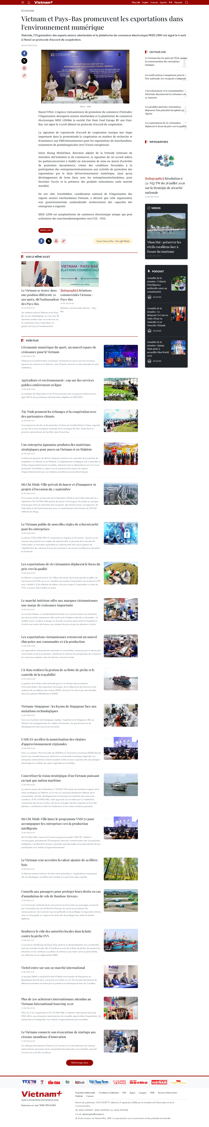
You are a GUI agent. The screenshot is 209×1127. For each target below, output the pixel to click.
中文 (170, 2)
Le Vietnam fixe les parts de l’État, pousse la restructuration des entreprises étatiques (166, 61)
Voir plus (32, 340)
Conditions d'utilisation (109, 1092)
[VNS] (98, 1082)
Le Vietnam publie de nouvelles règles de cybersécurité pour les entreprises (59, 526)
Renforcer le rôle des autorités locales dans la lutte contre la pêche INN (56, 933)
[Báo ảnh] (159, 1082)
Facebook (24, 53)
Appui (132, 1092)
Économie (27, 10)
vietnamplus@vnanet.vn (93, 1114)
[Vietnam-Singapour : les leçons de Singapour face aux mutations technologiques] (121, 715)
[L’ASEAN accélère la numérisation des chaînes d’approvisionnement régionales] (121, 748)
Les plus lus (158, 52)
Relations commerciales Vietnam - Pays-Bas (76, 294)
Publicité (79, 1096)
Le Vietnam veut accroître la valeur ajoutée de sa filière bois (59, 862)
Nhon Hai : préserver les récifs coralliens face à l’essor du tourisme (164, 247)
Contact (90, 1096)
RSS (124, 1092)
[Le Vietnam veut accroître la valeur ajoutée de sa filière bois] (121, 869)
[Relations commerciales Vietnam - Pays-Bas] (79, 274)
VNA (152, 1092)
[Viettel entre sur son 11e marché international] (121, 976)
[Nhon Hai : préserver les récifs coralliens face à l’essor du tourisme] (166, 226)
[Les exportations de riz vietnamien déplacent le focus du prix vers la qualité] (121, 573)
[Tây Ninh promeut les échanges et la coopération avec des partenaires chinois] (121, 420)
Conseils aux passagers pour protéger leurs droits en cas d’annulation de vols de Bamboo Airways (61, 893)
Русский (178, 2)
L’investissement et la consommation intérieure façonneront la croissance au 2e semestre (165, 94)
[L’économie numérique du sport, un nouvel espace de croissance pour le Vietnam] (121, 356)
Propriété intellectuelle (85, 1092)
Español (163, 2)
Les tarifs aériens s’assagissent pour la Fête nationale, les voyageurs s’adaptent (165, 77)
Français (154, 2)
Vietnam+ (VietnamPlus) (44, 2)
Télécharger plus (79, 1062)
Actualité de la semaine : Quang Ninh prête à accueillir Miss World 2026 (158, 348)
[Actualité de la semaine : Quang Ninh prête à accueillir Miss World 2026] (178, 347)
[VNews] (42, 1082)
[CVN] (119, 1082)
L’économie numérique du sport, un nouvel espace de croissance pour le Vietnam (58, 349)
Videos (156, 208)
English (145, 2)
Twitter (24, 61)
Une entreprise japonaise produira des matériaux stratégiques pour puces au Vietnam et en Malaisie (56, 446)
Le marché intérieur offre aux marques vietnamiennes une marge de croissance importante (59, 602)
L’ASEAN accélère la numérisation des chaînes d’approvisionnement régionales (53, 741)
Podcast (158, 271)
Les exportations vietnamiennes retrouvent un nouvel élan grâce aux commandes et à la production (59, 639)
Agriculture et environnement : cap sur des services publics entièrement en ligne (57, 382)
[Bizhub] (80, 1082)
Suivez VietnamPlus (105, 241)
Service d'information (167, 1092)
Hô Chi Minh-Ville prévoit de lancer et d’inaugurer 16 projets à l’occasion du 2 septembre (58, 486)
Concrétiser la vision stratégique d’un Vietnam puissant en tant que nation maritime (60, 777)
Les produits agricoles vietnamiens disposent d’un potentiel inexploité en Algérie (164, 110)
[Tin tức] (54, 1082)
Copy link (24, 76)
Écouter (157, 297)
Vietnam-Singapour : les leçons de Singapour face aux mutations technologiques (59, 708)
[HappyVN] (178, 1082)
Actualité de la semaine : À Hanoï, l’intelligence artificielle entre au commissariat (157, 284)
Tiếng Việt (136, 2)
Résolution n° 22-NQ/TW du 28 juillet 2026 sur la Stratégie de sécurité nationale (165, 185)
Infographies (159, 141)
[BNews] (67, 1082)
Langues (143, 1092)
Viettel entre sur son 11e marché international (53, 967)
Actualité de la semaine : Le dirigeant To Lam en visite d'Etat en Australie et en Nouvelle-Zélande (157, 317)
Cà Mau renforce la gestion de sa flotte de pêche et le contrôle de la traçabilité (57, 672)
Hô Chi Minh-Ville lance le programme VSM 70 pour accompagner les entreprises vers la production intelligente (57, 823)
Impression (24, 68)
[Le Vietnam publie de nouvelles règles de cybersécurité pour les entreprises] (121, 533)
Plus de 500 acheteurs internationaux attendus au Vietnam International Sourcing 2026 (56, 1001)
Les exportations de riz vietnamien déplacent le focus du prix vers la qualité (60, 566)
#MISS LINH (45, 230)
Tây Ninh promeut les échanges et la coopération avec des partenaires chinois (58, 413)
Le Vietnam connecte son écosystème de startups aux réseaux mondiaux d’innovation (58, 1034)
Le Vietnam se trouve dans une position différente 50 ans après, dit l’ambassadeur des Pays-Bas (40, 297)
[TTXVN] (29, 1082)
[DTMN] (138, 1082)
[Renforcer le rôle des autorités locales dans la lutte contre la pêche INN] (121, 940)
